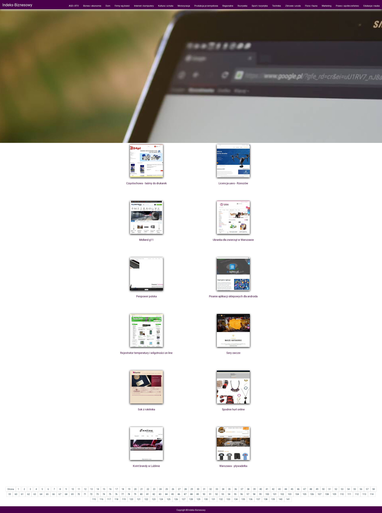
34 (223, 489)
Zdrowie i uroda (293, 5)
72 (91, 494)
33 (217, 489)
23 (154, 489)
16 (110, 489)
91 (210, 494)
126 (176, 499)
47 (304, 489)
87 (185, 494)
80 (141, 494)
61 (22, 494)
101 (275, 494)
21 (141, 489)
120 (131, 499)
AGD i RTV (74, 5)
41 (267, 489)
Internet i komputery (144, 5)
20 (135, 489)
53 (342, 489)
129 (198, 499)
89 (198, 494)
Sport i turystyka (260, 5)
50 (323, 489)
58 (373, 489)
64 (41, 494)
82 (154, 494)
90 (204, 494)
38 (248, 489)
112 (357, 494)
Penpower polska (146, 296)
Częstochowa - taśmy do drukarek (146, 183)
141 (288, 499)
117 (109, 499)
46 (298, 489)
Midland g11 (146, 239)
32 (210, 489)
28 (185, 489)
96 (241, 494)
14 (98, 489)
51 (329, 489)
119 (124, 499)
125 (168, 499)
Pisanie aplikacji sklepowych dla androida (233, 296)
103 (289, 494)
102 (282, 494)
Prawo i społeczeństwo (347, 5)
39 (254, 489)
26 (173, 489)
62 (28, 494)
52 (336, 489)
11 (79, 489)
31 (204, 489)
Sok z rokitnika (146, 409)
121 (139, 499)
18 (123, 489)
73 (97, 494)
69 (72, 494)
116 (101, 499)
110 (342, 494)
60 (16, 494)
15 (104, 489)
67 (60, 494)
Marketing (326, 5)
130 (206, 499)
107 (319, 494)
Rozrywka (242, 5)
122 (146, 499)
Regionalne (227, 5)
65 (47, 494)
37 (242, 489)
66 (53, 494)
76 (116, 494)
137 (258, 499)
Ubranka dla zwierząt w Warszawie (233, 239)
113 (364, 494)
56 (361, 489)
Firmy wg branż (122, 5)
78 (129, 494)
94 (229, 494)
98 (254, 494)
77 (122, 494)
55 (354, 489)
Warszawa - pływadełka (233, 466)
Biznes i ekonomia (92, 5)
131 (213, 499)
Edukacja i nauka (371, 5)
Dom (108, 5)
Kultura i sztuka (165, 5)
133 (228, 499)
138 (265, 499)
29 (192, 489)
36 (235, 489)
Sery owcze (233, 352)
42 (273, 489)
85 (172, 494)
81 (147, 494)
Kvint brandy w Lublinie (146, 466)
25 (166, 489)
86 (179, 494)
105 (304, 494)
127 (183, 499)
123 (153, 499)
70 (78, 494)
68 (66, 494)
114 (371, 494)
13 (91, 489)
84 (166, 494)
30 (198, 489)
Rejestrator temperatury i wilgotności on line (146, 352)
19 (129, 489)
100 (267, 494)
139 (273, 499)
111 (349, 494)
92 (216, 494)
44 (286, 489)
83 (160, 494)
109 (334, 494)
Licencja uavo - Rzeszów (233, 183)
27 (179, 489)
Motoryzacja (184, 5)
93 (223, 494)
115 (94, 499)
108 (327, 494)
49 (317, 489)
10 (72, 489)
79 (135, 494)
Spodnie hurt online (233, 409)
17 (116, 489)
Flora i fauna (311, 5)
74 (104, 494)
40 (260, 489)
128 (191, 499)
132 (221, 499)
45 (292, 489)
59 (10, 494)
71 (85, 494)
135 (243, 499)
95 (235, 494)
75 (110, 494)
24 (160, 489)
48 (311, 489)
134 (236, 499)
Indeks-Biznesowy (17, 5)
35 (229, 489)
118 (116, 499)
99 (260, 494)
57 (367, 489)
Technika (276, 5)
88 (191, 494)
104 (297, 494)
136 (250, 499)
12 (85, 489)
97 (248, 494)
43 (279, 489)
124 (161, 499)
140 (280, 499)
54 (348, 489)
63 (35, 494)
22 (148, 489)
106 (312, 494)
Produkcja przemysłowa (206, 5)
